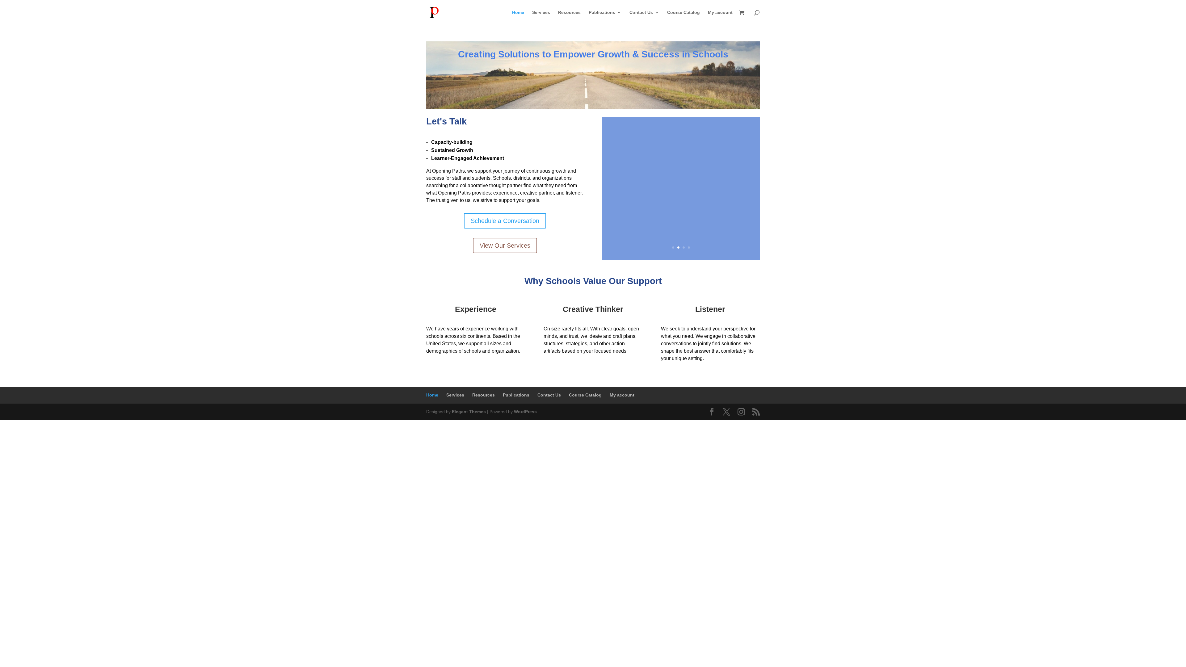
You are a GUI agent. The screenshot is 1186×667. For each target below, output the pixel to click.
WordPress (525, 411)
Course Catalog (683, 12)
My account (720, 12)
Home (518, 12)
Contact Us (641, 12)
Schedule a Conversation (505, 220)
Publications (602, 12)
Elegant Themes (469, 411)
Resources (569, 12)
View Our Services (505, 245)
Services (541, 12)
